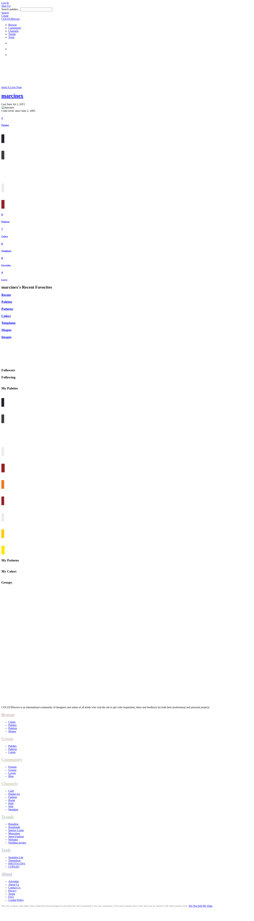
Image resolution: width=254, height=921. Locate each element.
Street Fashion (16, 836)
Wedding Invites (17, 842)
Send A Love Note (11, 87)
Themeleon (14, 860)
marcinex (12, 96)
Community (14, 27)
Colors (4, 236)
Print (10, 803)
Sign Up (6, 5)
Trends (12, 34)
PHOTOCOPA (16, 863)
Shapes (6, 330)
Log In (5, 2)
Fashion (12, 797)
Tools (11, 37)
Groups (12, 770)
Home (11, 800)
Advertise (13, 881)
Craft (11, 790)
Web (10, 806)
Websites (13, 839)
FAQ (11, 896)
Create (4, 15)
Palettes (5, 125)
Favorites (6, 265)
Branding (13, 824)
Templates (6, 251)
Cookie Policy (16, 900)
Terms (11, 893)
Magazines (14, 833)
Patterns (5, 221)
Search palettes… (10, 9)
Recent (6, 295)
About (6, 874)
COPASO (13, 866)
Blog (11, 776)
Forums (12, 766)
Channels (13, 31)
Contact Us (14, 887)
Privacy (12, 890)
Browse (12, 24)
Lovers (12, 773)
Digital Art (14, 794)
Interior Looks (16, 830)
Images (6, 337)
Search (5, 12)
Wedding (13, 809)
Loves (4, 279)
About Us (13, 884)
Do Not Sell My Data (200, 905)
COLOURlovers (10, 18)
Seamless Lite (15, 857)
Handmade (14, 827)
